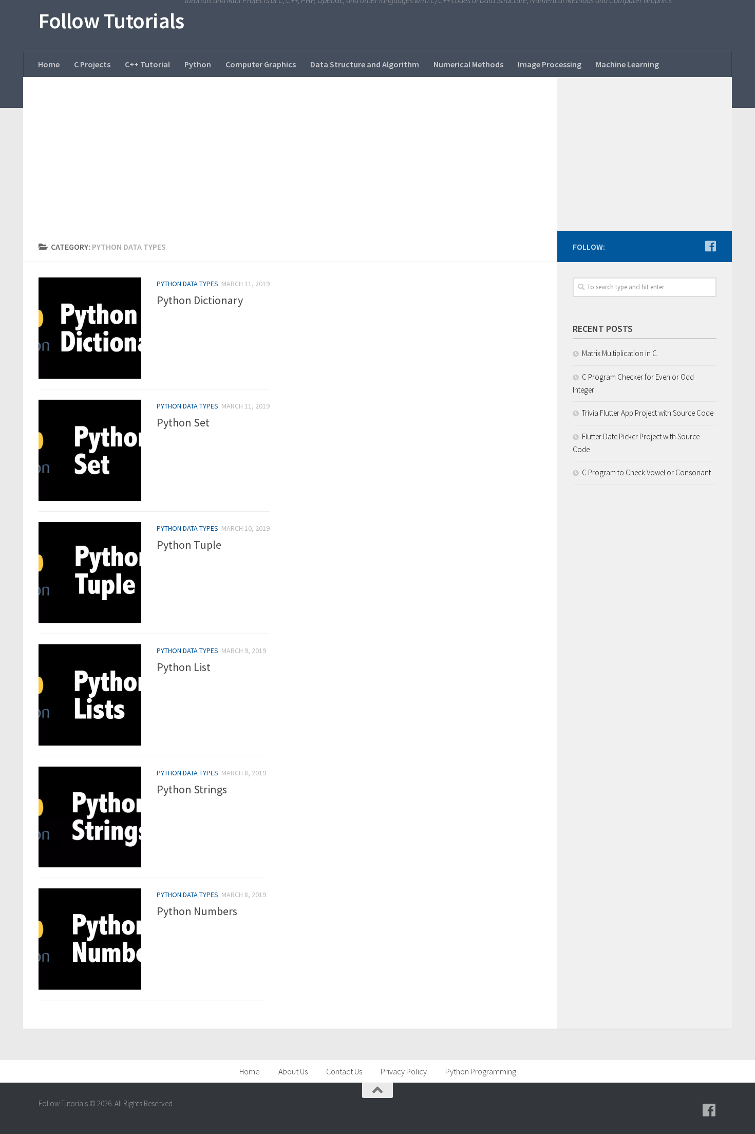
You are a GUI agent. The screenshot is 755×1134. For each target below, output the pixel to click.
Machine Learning (627, 64)
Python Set (183, 422)
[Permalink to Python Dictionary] (90, 328)
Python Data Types (187, 283)
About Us (293, 1071)
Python (197, 64)
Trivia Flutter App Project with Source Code (647, 413)
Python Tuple (189, 544)
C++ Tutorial (147, 64)
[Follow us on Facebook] (710, 246)
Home (49, 64)
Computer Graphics (260, 64)
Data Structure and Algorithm (364, 64)
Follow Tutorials (111, 20)
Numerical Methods (468, 64)
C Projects (92, 64)
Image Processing (549, 64)
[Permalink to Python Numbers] (90, 939)
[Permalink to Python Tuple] (90, 572)
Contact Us (344, 1071)
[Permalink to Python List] (90, 695)
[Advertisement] (290, 154)
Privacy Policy (404, 1071)
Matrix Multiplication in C (619, 353)
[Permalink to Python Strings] (90, 817)
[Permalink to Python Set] (90, 450)
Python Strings (192, 789)
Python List (184, 667)
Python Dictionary (200, 300)
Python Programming (480, 1071)
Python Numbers (197, 911)
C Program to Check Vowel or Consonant (646, 472)
